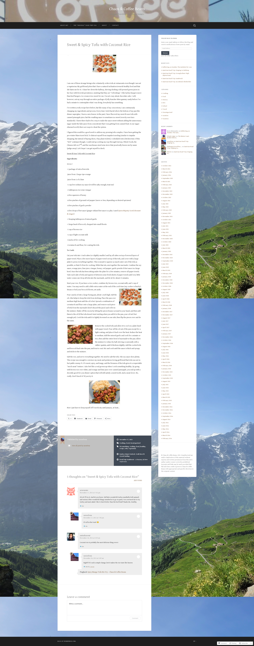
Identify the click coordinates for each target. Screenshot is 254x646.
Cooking (122, 443)
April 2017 (166, 327)
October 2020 (167, 242)
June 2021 (166, 229)
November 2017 (168, 315)
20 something (124, 446)
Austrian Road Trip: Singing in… (178, 142)
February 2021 (167, 235)
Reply (138, 491)
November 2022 (168, 194)
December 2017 (167, 312)
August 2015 (166, 381)
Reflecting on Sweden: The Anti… (178, 131)
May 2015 (166, 391)
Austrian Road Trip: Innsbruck (173, 78)
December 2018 (167, 280)
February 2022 (167, 210)
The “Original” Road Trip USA (85, 25)
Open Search (194, 25)
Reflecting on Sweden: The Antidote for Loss (177, 67)
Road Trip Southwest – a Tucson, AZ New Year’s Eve (134, 460)
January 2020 (167, 251)
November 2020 (168, 239)
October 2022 (167, 197)
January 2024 (167, 175)
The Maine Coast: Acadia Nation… (178, 137)
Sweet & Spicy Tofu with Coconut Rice (98, 44)
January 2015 (167, 404)
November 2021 (168, 216)
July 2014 (165, 423)
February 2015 (167, 400)
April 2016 (166, 359)
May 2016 (166, 356)
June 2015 (166, 388)
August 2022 (166, 201)
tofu (126, 448)
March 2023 (166, 181)
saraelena (88, 515)
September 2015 (168, 378)
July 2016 (165, 350)
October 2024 (167, 166)
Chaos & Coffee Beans (127, 9)
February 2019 (167, 273)
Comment (135, 618)
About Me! (64, 25)
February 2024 (167, 172)
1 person (92, 566)
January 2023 (167, 188)
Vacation (165, 119)
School (165, 106)
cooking (132, 446)
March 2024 (166, 169)
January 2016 (167, 369)
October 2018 (167, 286)
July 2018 (165, 292)
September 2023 (168, 178)
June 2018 (166, 296)
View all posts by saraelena (81, 446)
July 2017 (165, 321)
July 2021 (165, 226)
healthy (142, 446)
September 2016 (168, 343)
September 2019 (168, 261)
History (165, 100)
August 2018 (166, 289)
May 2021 (166, 232)
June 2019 (166, 267)
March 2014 (166, 435)
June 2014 (166, 426)
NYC (164, 103)
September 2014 (168, 416)
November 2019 (168, 258)
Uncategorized (135, 443)
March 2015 (166, 397)
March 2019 (166, 270)
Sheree (169, 152)
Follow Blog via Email (169, 38)
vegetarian (132, 448)
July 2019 (165, 264)
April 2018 (166, 299)
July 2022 (165, 204)
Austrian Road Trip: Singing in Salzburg (176, 70)
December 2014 (167, 407)
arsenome (84, 490)
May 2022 (166, 207)
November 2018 (168, 283)
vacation (165, 115)
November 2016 (168, 337)
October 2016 (167, 340)
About (104, 25)
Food (127, 443)
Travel (165, 109)
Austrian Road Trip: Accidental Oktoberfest (177, 82)
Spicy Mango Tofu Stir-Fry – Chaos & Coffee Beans (107, 572)
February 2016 (167, 365)
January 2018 (167, 308)
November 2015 (168, 372)
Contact (115, 25)
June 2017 (166, 324)
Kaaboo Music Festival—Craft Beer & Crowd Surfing (132, 455)
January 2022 (167, 213)
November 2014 (168, 410)
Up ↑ (194, 641)
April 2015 (166, 394)
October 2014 (167, 413)
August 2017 (166, 318)
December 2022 (167, 191)
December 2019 (167, 254)
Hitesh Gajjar (171, 136)
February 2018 (167, 305)
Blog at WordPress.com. (67, 641)
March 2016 (166, 362)
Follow (165, 53)
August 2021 (166, 223)
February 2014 (167, 438)
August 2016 (166, 346)
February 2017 (167, 331)
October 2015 (167, 375)
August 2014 (166, 419)
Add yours (138, 480)
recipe (122, 448)
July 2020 (165, 245)
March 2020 (166, 248)
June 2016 (166, 353)
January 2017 (167, 334)
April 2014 (166, 432)
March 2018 (166, 302)
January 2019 (167, 277)
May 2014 (166, 429)
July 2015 (165, 384)
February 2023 (167, 185)
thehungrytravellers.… (174, 146)
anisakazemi (85, 536)
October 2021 (167, 220)
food (137, 446)
